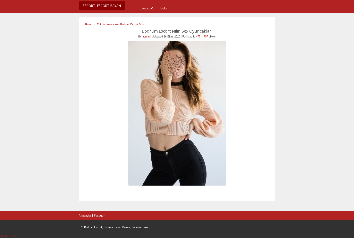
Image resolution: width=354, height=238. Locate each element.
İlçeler (163, 8)
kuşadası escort (8, 236)
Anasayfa (148, 8)
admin (146, 36)
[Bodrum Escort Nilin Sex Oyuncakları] (177, 113)
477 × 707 (202, 36)
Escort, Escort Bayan (102, 5)
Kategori (99, 215)
